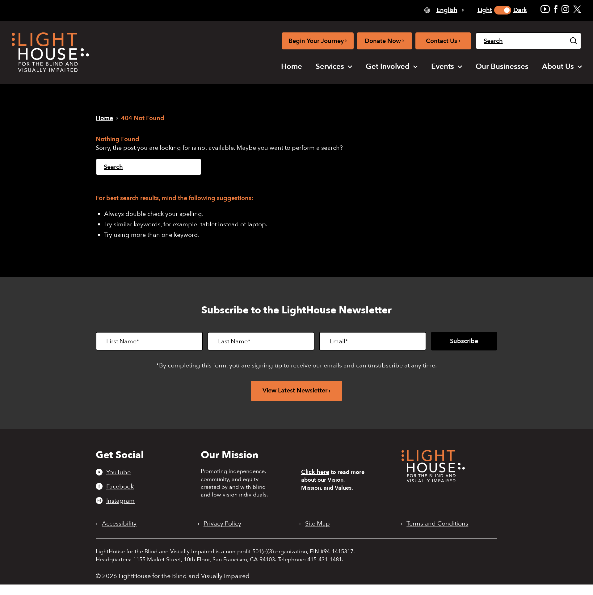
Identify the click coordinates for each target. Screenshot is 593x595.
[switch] (502, 10)
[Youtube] (545, 9)
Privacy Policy (222, 523)
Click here (315, 472)
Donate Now (384, 40)
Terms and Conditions (437, 523)
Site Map (317, 523)
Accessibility (119, 523)
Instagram (120, 501)
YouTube (118, 472)
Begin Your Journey (317, 40)
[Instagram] (565, 9)
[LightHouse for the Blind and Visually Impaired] (433, 480)
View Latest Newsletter (295, 390)
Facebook (120, 486)
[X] (577, 9)
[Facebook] (555, 9)
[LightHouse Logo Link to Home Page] (50, 52)
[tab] (444, 9)
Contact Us (443, 40)
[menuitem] (291, 66)
